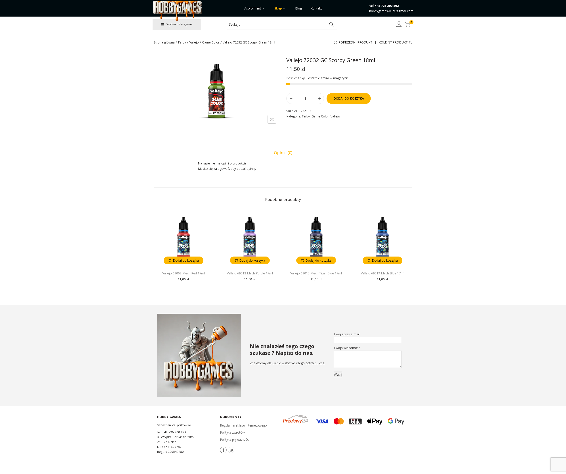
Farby (182, 42)
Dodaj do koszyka (349, 98)
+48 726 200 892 (174, 432)
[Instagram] (231, 450)
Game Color (210, 42)
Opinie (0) (283, 152)
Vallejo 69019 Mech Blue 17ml (382, 273)
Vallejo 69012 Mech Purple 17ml (250, 273)
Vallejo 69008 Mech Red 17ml (183, 273)
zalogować (221, 168)
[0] (407, 24)
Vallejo (194, 42)
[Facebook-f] (223, 450)
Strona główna (164, 42)
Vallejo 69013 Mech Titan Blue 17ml (316, 273)
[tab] (283, 152)
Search (332, 24)
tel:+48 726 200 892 (384, 6)
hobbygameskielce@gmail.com (391, 11)
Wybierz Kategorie (179, 24)
